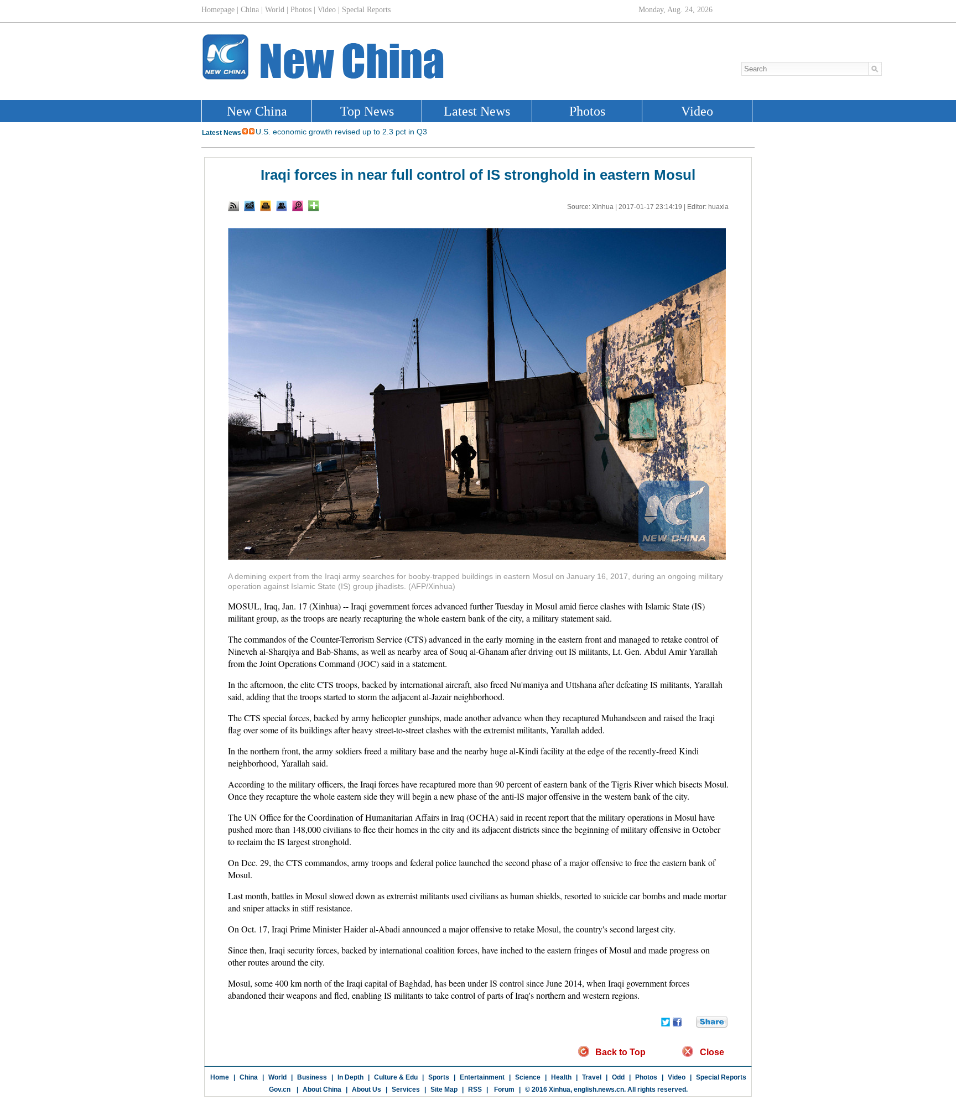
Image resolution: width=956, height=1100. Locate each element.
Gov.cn (279, 1089)
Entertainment (482, 1077)
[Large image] (297, 205)
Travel (591, 1077)
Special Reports (721, 1077)
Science (528, 1077)
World (277, 1077)
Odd (618, 1077)
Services (406, 1089)
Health (561, 1077)
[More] (313, 205)
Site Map (444, 1089)
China (249, 1077)
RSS (475, 1089)
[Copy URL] (281, 205)
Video (676, 1077)
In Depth (350, 1077)
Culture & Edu (396, 1077)
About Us (366, 1089)
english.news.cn (599, 1089)
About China (322, 1089)
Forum (503, 1089)
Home (219, 1077)
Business (312, 1077)
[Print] (265, 205)
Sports (438, 1077)
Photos (646, 1077)
